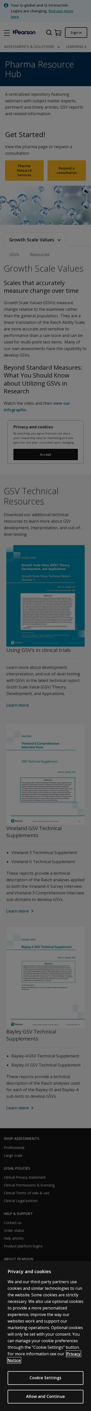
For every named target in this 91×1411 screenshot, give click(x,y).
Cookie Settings (45, 1378)
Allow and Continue (45, 1396)
